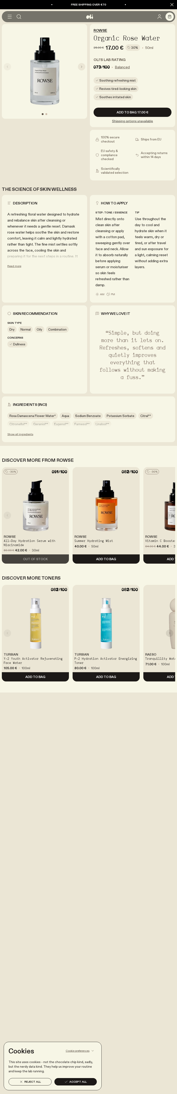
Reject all (32, 1081)
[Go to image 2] (46, 114)
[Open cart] (169, 16)
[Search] (19, 16)
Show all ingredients (20, 434)
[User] (159, 16)
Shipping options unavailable (132, 121)
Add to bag (106, 559)
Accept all (78, 1081)
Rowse (100, 30)
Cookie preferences (77, 1050)
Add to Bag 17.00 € (132, 112)
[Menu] (10, 16)
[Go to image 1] (43, 114)
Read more (14, 265)
